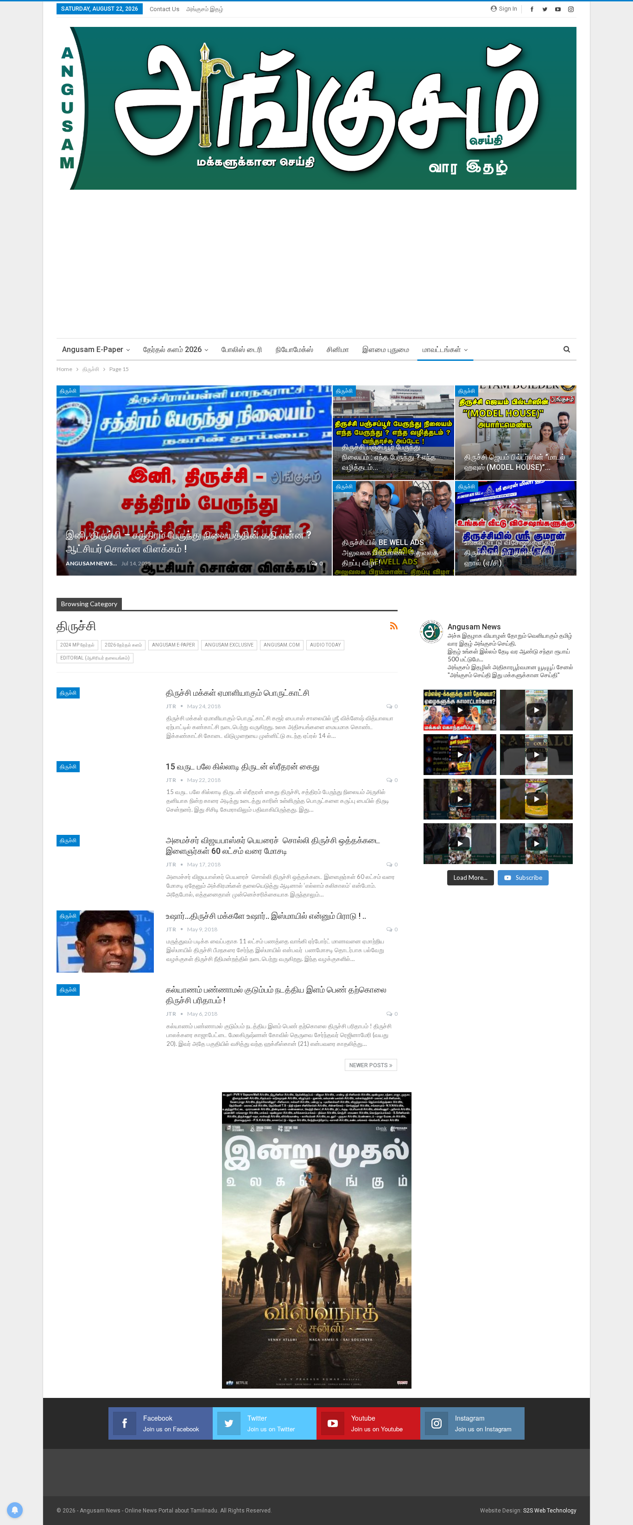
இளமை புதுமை (385, 349)
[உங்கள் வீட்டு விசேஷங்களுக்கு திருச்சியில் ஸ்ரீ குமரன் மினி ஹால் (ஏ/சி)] (515, 528)
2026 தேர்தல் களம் (123, 644)
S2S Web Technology (549, 1510)
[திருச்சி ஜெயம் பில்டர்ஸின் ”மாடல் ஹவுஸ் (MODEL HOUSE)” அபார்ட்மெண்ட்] (515, 433)
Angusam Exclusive (229, 644)
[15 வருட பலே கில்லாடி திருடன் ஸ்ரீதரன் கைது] (105, 792)
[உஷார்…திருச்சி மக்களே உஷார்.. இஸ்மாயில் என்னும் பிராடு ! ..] (105, 941)
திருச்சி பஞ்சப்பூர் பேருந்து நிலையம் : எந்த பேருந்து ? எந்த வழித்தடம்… (389, 457)
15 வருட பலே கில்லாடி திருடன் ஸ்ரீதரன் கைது (243, 766)
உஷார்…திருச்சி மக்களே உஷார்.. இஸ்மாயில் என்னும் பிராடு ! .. (266, 916)
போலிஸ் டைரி (242, 349)
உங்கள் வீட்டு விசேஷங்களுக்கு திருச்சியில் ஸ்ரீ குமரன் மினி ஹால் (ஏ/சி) (510, 552)
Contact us (164, 9)
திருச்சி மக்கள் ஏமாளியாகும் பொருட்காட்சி (238, 693)
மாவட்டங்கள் (442, 349)
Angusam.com (282, 644)
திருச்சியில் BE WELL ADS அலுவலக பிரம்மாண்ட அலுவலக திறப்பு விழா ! (390, 552)
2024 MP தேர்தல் (77, 644)
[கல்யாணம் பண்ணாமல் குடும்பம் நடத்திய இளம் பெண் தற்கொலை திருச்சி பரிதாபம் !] (105, 1015)
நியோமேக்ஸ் (294, 349)
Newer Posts (369, 1065)
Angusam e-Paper (92, 349)
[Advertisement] (316, 259)
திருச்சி (68, 391)
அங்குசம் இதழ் (204, 9)
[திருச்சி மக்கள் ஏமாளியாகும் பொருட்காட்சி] (105, 718)
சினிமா (338, 349)
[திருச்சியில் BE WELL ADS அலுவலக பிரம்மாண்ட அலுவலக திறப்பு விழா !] (393, 528)
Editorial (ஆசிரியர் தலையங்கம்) (95, 657)
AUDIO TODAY (325, 644)
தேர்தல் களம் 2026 (172, 349)
